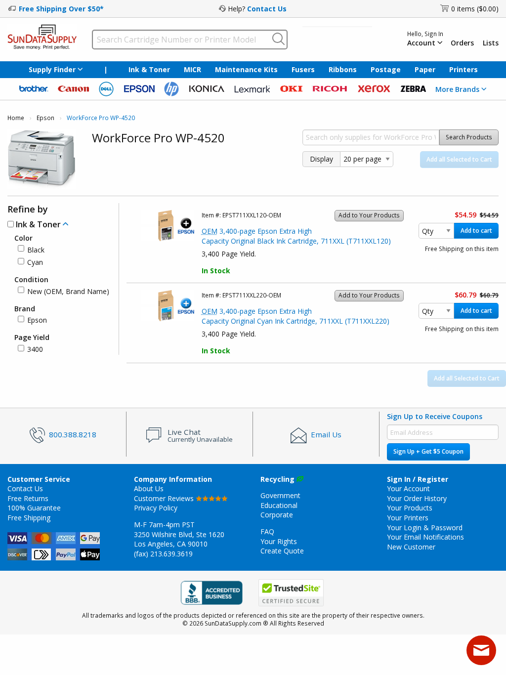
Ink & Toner (149, 69)
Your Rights (278, 541)
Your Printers (407, 517)
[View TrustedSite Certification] (291, 592)
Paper (425, 69)
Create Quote (282, 550)
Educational (278, 505)
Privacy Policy (155, 507)
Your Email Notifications (425, 537)
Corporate (276, 514)
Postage (386, 69)
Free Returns (27, 498)
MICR (192, 69)
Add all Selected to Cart (459, 159)
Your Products (409, 507)
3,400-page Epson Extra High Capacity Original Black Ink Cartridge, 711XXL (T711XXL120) (296, 236)
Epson (45, 118)
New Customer (411, 546)
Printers (463, 69)
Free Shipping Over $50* (61, 8)
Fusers (303, 69)
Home (15, 118)
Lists (491, 43)
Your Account (408, 488)
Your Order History (417, 498)
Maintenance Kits (246, 69)
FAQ (267, 531)
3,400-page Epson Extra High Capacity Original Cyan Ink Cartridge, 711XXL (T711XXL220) (295, 316)
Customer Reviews (165, 498)
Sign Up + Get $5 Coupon (428, 451)
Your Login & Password (425, 527)
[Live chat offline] (481, 650)
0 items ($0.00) (475, 8)
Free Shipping (28, 517)
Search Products (469, 137)
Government (280, 495)
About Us (149, 488)
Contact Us (267, 8)
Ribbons (343, 69)
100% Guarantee (34, 507)
